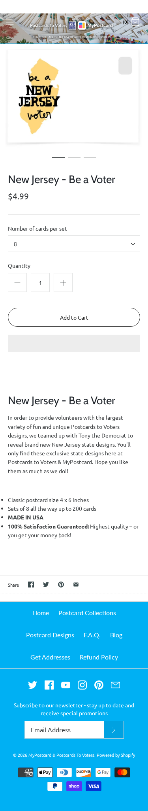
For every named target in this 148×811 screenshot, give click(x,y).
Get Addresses (50, 657)
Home (40, 612)
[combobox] (74, 243)
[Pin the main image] (61, 584)
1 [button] (58, 161)
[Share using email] (76, 584)
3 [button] (90, 161)
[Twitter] (32, 685)
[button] (74, 344)
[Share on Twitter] (46, 584)
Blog (116, 635)
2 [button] (74, 161)
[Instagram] (82, 685)
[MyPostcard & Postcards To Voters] (74, 22)
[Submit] (114, 729)
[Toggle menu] (10, 21)
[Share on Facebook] (31, 584)
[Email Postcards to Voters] (115, 685)
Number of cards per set (37, 228)
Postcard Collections (87, 612)
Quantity (19, 265)
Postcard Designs (50, 635)
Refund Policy (99, 657)
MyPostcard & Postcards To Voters (61, 755)
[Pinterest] (98, 685)
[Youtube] (65, 685)
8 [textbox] (15, 244)
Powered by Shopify (116, 755)
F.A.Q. (92, 635)
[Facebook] (49, 685)
